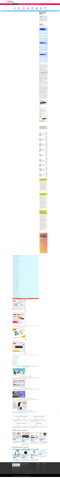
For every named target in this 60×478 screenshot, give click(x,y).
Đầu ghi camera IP (14, 364)
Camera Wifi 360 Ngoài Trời (15, 297)
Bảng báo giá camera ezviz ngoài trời (43, 34)
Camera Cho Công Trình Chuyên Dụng (16, 274)
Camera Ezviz (37, 470)
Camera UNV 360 (14, 294)
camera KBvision (15, 360)
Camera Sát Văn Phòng (44, 466)
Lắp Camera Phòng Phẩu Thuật (16, 271)
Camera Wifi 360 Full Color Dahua (16, 286)
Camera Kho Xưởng (44, 469)
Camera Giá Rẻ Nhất (15, 270)
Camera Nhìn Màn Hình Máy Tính (16, 275)
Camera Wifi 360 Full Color (42, 44)
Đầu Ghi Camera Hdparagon (15, 262)
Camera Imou (37, 469)
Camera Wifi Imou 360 (42, 47)
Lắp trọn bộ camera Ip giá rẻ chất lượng (43, 61)
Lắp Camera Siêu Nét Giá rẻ (42, 56)
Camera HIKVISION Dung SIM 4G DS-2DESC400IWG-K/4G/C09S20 (17, 456)
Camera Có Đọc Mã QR (15, 266)
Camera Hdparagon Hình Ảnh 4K (16, 263)
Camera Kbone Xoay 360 (15, 278)
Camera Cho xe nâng (15, 267)
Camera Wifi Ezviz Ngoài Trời (16, 282)
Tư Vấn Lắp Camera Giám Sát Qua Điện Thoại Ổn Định (25, 398)
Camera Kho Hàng (44, 470)
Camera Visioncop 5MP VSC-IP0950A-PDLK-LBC (25, 456)
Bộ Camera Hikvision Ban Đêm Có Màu (43, 58)
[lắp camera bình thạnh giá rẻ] (10, 1)
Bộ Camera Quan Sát (15, 358)
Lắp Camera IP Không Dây (15, 361)
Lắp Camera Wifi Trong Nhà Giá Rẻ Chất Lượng (43, 46)
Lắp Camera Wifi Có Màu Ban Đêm (43, 48)
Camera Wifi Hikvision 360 (42, 52)
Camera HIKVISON (15, 359)
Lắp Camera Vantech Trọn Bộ (43, 57)
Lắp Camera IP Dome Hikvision (16, 255)
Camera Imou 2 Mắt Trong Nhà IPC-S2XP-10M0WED (25, 410)
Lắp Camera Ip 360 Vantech (15, 290)
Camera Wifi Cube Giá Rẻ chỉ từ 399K (43, 51)
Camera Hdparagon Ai (15, 259)
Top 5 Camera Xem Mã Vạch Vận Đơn (43, 31)
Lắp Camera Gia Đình (44, 465)
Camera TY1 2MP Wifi (15, 438)
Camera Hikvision (38, 466)
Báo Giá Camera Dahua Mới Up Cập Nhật (43, 37)
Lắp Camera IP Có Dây (15, 363)
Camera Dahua (37, 465)
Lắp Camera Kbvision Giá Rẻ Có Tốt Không (25, 376)
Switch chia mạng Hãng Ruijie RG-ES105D (42, 13)
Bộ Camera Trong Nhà (42, 60)
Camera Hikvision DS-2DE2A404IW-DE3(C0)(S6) (42, 438)
